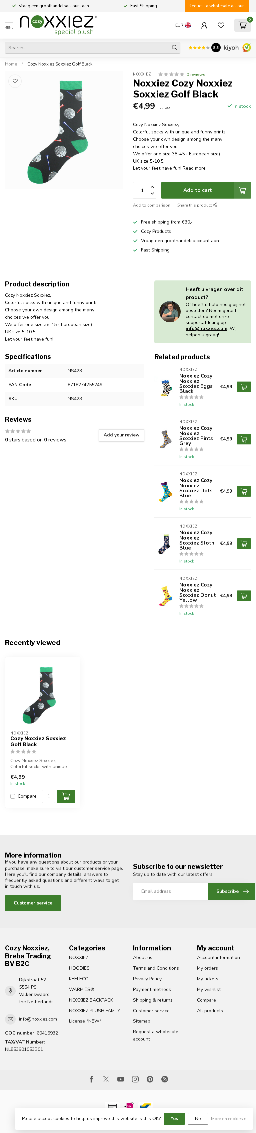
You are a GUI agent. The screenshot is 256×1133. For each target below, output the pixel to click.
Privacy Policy (147, 979)
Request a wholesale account (217, 6)
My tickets (207, 979)
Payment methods (152, 989)
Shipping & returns (153, 1000)
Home (11, 64)
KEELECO (79, 979)
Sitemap (141, 1021)
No (198, 1118)
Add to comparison (151, 205)
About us (142, 957)
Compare (27, 796)
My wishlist (209, 989)
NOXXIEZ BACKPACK (91, 1000)
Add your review (121, 435)
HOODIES (79, 968)
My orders (207, 968)
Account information (218, 957)
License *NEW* (85, 1021)
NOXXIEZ (78, 957)
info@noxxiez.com (206, 328)
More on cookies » (228, 1118)
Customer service (33, 903)
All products (210, 1011)
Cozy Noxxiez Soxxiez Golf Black (60, 64)
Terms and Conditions (156, 968)
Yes (174, 1118)
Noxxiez (142, 74)
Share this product (195, 205)
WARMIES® (81, 989)
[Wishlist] (221, 25)
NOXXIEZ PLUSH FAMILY (94, 1011)
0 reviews (196, 74)
